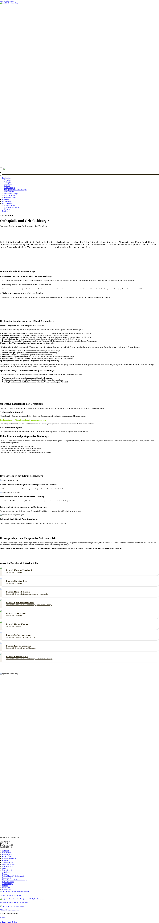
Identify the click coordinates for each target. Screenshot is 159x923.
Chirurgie (7, 182)
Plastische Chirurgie (11, 193)
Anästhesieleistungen (11, 207)
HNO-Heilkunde (10, 195)
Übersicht (7, 180)
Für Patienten (6, 201)
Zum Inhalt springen (7, 1)
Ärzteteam (5, 199)
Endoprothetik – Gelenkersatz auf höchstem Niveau (23, 420)
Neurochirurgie (9, 188)
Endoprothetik (9, 192)
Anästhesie (8, 184)
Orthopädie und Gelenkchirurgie (15, 190)
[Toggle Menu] (1, 167)
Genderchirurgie (9, 197)
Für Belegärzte (7, 203)
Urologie (7, 186)
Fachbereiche (6, 178)
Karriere (5, 211)
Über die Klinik (9, 205)
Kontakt (7, 209)
